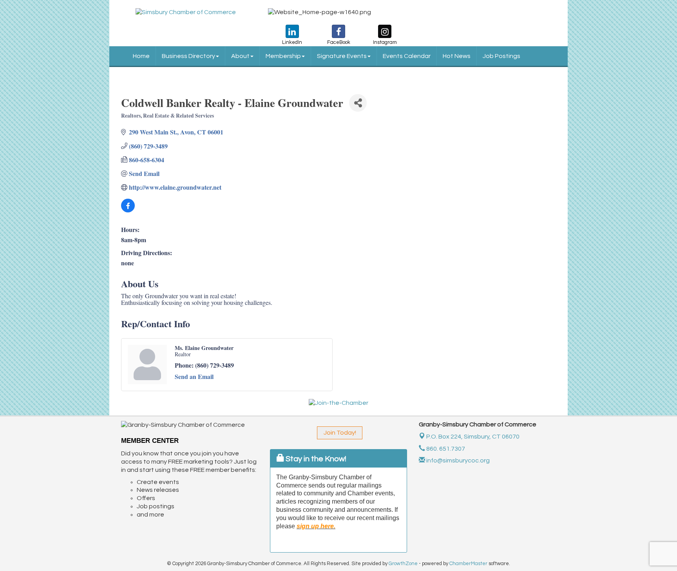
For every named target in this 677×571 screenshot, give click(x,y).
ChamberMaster (468, 563)
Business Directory (188, 56)
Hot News (457, 56)
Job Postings (501, 56)
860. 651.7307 (445, 449)
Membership (283, 56)
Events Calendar (407, 56)
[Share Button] (358, 103)
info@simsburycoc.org (457, 460)
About (240, 56)
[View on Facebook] (128, 209)
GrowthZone (403, 563)
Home (141, 56)
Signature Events (342, 56)
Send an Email (194, 376)
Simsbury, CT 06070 (473, 436)
